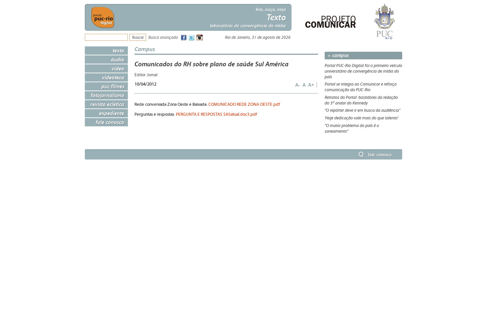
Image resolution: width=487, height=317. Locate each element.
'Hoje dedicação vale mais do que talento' (361, 118)
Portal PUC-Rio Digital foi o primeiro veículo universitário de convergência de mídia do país (363, 71)
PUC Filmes (112, 86)
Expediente (111, 113)
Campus (145, 49)
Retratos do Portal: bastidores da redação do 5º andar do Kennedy (361, 100)
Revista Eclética (107, 104)
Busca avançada (163, 37)
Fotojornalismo (107, 95)
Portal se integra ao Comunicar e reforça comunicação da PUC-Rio (361, 87)
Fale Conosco (110, 122)
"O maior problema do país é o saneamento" (352, 128)
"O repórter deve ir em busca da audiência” (363, 110)
